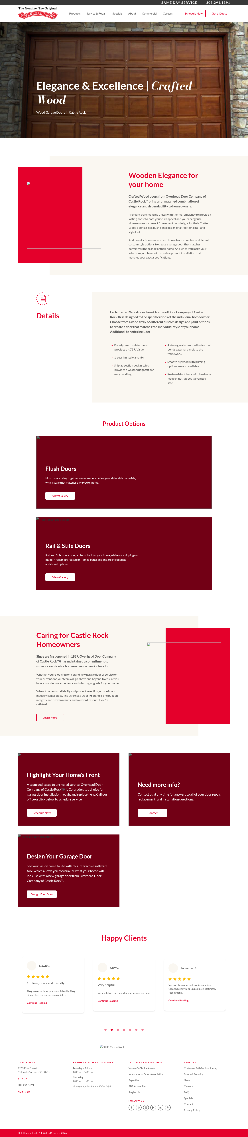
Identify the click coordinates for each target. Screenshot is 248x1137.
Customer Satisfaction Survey (200, 1068)
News (187, 1080)
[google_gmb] (146, 1107)
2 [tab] (111, 1030)
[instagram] (139, 1107)
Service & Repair (96, 13)
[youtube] (153, 1107)
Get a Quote (219, 13)
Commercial (149, 13)
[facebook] (131, 1107)
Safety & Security (193, 1074)
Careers (168, 13)
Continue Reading (37, 1002)
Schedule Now (194, 13)
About (132, 13)
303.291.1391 (218, 3)
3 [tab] (118, 1030)
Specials (117, 13)
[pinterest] (168, 1107)
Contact (152, 812)
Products (75, 13)
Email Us (24, 1092)
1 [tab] (105, 1030)
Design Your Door (42, 894)
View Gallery (60, 495)
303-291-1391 (26, 1084)
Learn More (50, 717)
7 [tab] (142, 1030)
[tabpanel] (53, 985)
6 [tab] (136, 1030)
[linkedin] (160, 1107)
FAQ (186, 1092)
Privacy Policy (192, 1110)
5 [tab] (130, 1030)
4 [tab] (124, 1030)
